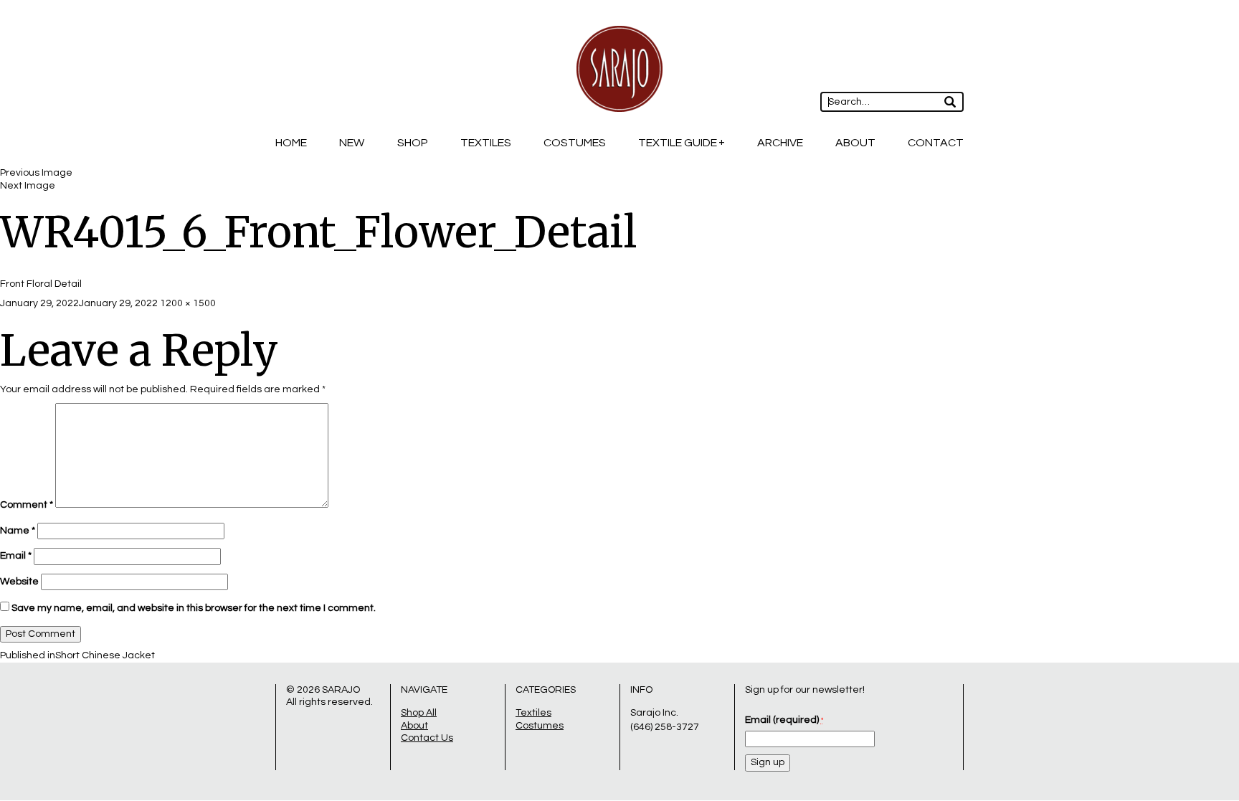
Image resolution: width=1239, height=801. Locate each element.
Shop (412, 142)
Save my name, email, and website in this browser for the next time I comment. (193, 608)
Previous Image (36, 173)
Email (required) (784, 720)
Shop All (419, 713)
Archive (780, 142)
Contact (936, 142)
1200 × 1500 (188, 303)
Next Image (27, 186)
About (855, 142)
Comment (26, 505)
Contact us (427, 738)
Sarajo (341, 690)
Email (16, 556)
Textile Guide (677, 142)
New (351, 142)
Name (17, 531)
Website (19, 582)
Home (291, 142)
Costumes (574, 142)
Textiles (485, 142)
